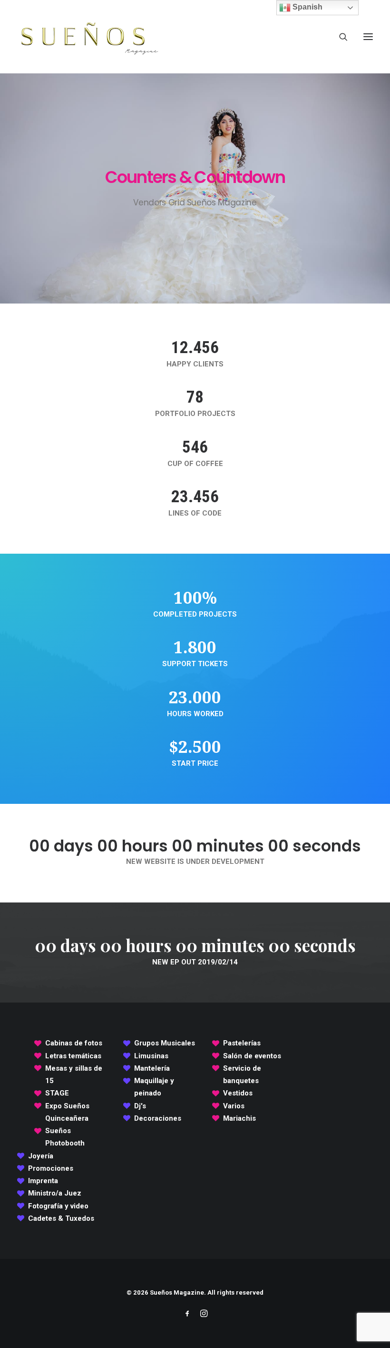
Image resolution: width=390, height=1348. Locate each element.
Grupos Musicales (164, 1043)
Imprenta (43, 1180)
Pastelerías (242, 1043)
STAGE (57, 1093)
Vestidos (238, 1093)
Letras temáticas (73, 1056)
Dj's (140, 1106)
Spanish (306, 7)
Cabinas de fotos (73, 1043)
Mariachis (239, 1118)
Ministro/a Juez (54, 1193)
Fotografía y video (58, 1206)
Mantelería (152, 1068)
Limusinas (151, 1056)
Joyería (40, 1156)
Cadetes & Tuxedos (61, 1218)
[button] (368, 36)
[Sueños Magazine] (88, 37)
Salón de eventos (252, 1056)
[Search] (339, 36)
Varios (233, 1106)
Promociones (50, 1168)
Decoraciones (157, 1118)
